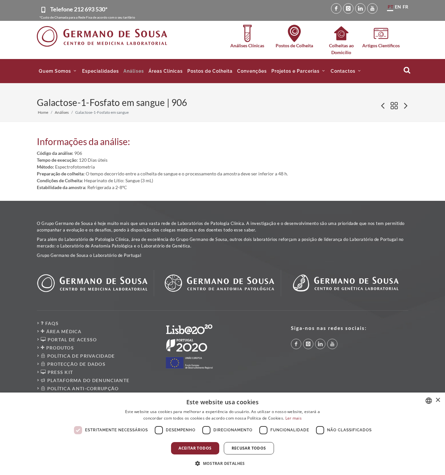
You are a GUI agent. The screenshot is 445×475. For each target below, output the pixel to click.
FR (405, 6)
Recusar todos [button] (249, 448)
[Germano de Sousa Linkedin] (360, 8)
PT (390, 6)
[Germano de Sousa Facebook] (336, 8)
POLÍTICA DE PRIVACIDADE (80, 356)
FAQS (51, 323)
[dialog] (222, 434)
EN (398, 6)
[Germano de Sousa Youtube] (372, 8)
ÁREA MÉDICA (63, 331)
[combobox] (428, 400)
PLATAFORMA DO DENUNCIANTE (87, 380)
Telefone (79, 9)
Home (43, 112)
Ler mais (293, 418)
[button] (58, 71)
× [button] (437, 400)
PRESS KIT (59, 372)
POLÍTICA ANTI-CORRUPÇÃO (82, 388)
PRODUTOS (59, 347)
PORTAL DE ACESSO (71, 339)
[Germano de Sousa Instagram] (348, 8)
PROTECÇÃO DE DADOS (76, 364)
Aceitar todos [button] (195, 448)
